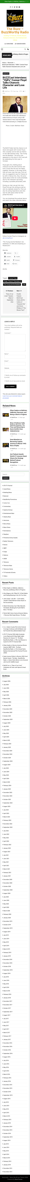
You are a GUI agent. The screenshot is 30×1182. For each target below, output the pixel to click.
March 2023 (6, 817)
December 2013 (7, 1168)
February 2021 (7, 872)
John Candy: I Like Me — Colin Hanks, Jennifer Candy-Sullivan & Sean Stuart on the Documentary (14, 600)
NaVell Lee (7, 91)
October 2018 (7, 966)
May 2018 (6, 984)
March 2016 (6, 1074)
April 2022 (6, 841)
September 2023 (7, 803)
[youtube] (19, 7)
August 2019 (6, 931)
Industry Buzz (7, 517)
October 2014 (7, 1133)
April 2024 (6, 778)
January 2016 (7, 1081)
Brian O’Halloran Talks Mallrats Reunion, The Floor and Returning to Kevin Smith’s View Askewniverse (17, 427)
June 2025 (6, 730)
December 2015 (7, 1084)
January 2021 (7, 876)
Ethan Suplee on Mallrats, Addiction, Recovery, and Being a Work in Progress (18, 412)
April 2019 (6, 945)
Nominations (7, 531)
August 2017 (6, 1015)
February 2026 (7, 702)
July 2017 (6, 1018)
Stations (5, 555)
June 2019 (6, 938)
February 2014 (7, 1161)
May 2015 (6, 1109)
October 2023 (7, 799)
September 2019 (7, 928)
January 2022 (7, 848)
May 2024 (6, 775)
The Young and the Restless (12, 284)
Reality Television (8, 541)
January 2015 (7, 1123)
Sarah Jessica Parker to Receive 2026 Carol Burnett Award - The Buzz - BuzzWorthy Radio (15, 658)
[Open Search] (25, 49)
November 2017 (7, 1005)
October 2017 (7, 1008)
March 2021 (6, 869)
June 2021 (6, 858)
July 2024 (6, 768)
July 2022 (6, 831)
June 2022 (6, 834)
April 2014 (6, 1154)
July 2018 (6, 977)
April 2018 (6, 987)
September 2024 (7, 761)
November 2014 (7, 1130)
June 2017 (6, 1022)
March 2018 (6, 991)
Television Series (8, 569)
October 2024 (7, 757)
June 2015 (6, 1105)
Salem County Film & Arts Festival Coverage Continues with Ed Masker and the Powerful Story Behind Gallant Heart (14, 629)
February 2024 (7, 785)
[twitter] (14, 7)
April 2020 (6, 907)
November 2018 (7, 963)
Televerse (6, 562)
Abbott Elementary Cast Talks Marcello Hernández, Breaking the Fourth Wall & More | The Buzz (14, 607)
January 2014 (7, 1165)
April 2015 (6, 1112)
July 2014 (6, 1144)
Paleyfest (6, 534)
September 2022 (7, 827)
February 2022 (7, 844)
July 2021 (6, 855)
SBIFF (5, 548)
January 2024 (7, 789)
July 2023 (6, 810)
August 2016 (6, 1057)
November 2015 (7, 1088)
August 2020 (6, 893)
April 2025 (6, 737)
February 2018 (7, 994)
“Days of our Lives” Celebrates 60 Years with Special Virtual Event (14, 667)
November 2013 (7, 1172)
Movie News (6, 524)
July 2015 (6, 1102)
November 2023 (7, 796)
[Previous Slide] (25, 1)
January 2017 (7, 1039)
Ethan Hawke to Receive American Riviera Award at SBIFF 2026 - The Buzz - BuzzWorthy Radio (15, 647)
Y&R (24, 284)
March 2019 (6, 949)
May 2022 (6, 838)
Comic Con (6, 503)
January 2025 (7, 747)
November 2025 (7, 712)
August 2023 (6, 806)
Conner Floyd (13, 278)
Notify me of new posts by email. (15, 381)
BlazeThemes (18, 1179)
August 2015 (6, 1098)
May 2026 (6, 691)
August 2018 (6, 973)
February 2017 (7, 1036)
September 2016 (7, 1053)
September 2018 (7, 970)
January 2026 (7, 705)
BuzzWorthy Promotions (10, 499)
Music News (6, 527)
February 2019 (7, 952)
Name (6, 354)
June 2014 (6, 1147)
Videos (5, 576)
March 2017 (6, 1032)
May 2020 (6, 904)
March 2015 (6, 1116)
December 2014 (7, 1126)
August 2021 (6, 851)
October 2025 (7, 716)
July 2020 (6, 897)
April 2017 (6, 1029)
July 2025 (6, 726)
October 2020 (7, 886)
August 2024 (6, 764)
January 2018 (7, 998)
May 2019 (6, 942)
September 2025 (7, 719)
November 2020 (7, 883)
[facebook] (10, 7)
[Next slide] (28, 1)
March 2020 (6, 911)
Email (6, 361)
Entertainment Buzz (8, 513)
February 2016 (7, 1078)
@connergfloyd (7, 238)
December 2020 (7, 879)
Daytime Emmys (7, 510)
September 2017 (7, 1011)
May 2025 (6, 733)
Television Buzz (7, 565)
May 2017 (6, 1025)
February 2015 (7, 1119)
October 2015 (7, 1091)
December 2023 (7, 792)
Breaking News (7, 492)
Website (6, 368)
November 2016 (7, 1046)
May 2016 (6, 1067)
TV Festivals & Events (9, 572)
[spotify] (17, 7)
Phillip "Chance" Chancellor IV (12, 281)
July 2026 (6, 684)
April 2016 (6, 1071)
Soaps (5, 551)
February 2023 (7, 820)
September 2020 (7, 890)
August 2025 (6, 723)
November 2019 (7, 921)
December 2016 (7, 1043)
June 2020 (6, 900)
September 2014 (7, 1137)
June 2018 (6, 980)
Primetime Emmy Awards (10, 538)
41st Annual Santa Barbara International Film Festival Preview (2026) (15, 651)
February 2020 (7, 914)
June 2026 (6, 688)
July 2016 (6, 1060)
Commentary (7, 506)
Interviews (6, 520)
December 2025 (7, 709)
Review (5, 544)
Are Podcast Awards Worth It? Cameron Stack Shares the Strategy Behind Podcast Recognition (18, 458)
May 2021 (6, 862)
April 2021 (6, 865)
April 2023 (6, 813)
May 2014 (6, 1151)
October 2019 (7, 924)
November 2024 (7, 754)
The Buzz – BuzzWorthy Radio (15, 30)
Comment (7, 333)
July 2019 (6, 935)
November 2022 (7, 824)
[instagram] (12, 7)
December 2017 (7, 1001)
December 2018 (7, 959)
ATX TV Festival (7, 485)
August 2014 (6, 1140)
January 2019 (7, 956)
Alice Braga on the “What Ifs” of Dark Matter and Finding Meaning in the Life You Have (14, 1)
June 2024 (6, 771)
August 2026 (6, 681)
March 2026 (6, 698)
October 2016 (7, 1050)
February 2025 (7, 744)
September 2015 (7, 1095)
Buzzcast (6, 73)
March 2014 (6, 1158)
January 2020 (7, 918)
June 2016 (6, 1064)
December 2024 (7, 751)
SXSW (5, 558)
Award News (6, 489)
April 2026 (6, 695)
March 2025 (6, 740)
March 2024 (6, 782)
